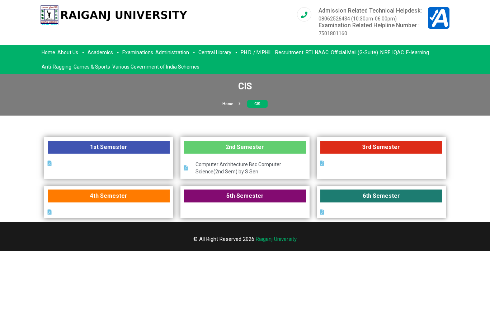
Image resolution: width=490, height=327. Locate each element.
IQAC (398, 52)
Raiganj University (276, 239)
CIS (257, 104)
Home (48, 52)
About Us (67, 52)
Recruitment (289, 52)
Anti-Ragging (56, 67)
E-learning (417, 52)
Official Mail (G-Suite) (354, 52)
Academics (100, 52)
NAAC (322, 52)
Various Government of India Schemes (155, 67)
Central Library (214, 52)
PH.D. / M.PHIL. (257, 52)
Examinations (137, 52)
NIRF (385, 52)
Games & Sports (92, 67)
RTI (309, 52)
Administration (172, 52)
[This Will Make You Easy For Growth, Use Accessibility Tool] (438, 17)
